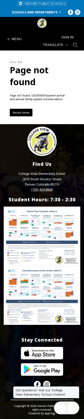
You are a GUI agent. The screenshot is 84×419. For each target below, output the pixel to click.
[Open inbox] (60, 407)
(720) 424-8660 (42, 189)
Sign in (68, 37)
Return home (21, 112)
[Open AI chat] (72, 407)
